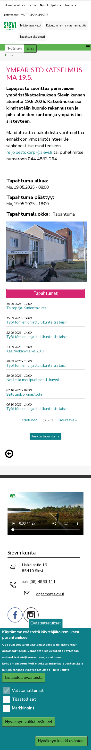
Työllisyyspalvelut (30, 25)
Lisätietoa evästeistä (23, 677)
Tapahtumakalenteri (32, 37)
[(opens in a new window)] (15, 614)
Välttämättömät (28, 690)
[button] (10, 454)
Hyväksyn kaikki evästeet (61, 741)
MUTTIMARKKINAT (33, 15)
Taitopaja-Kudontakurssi (26, 307)
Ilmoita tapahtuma (45, 436)
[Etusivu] (12, 26)
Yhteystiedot (11, 15)
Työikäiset (56, 5)
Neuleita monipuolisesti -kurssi (32, 379)
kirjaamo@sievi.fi (50, 594)
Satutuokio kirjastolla (24, 394)
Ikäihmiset (71, 5)
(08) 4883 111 (42, 581)
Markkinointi (23, 708)
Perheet (33, 5)
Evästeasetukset (45, 623)
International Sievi (15, 5)
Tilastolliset (24, 699)
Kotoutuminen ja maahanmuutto (66, 25)
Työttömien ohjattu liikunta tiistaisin (36, 322)
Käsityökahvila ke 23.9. (25, 351)
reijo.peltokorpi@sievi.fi (29, 152)
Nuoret (44, 5)
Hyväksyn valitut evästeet (28, 721)
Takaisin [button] (10, 454)
